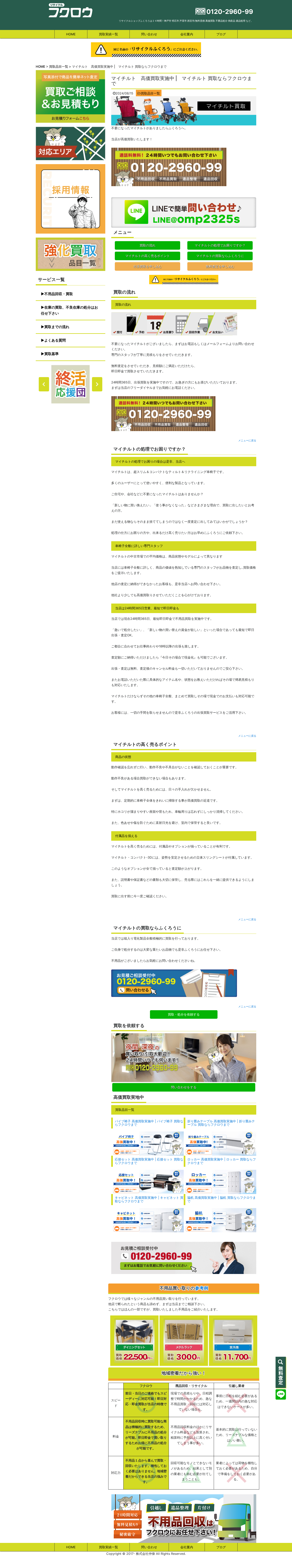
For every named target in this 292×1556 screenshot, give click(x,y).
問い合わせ (149, 34)
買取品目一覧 (150, 93)
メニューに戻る (247, 440)
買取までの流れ (56, 327)
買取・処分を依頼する (184, 1014)
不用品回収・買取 (58, 294)
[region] (70, 384)
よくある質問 (55, 340)
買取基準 (51, 354)
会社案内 (186, 34)
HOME (71, 34)
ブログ (221, 34)
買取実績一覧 (108, 34)
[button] (44, 384)
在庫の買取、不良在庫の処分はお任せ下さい (69, 310)
